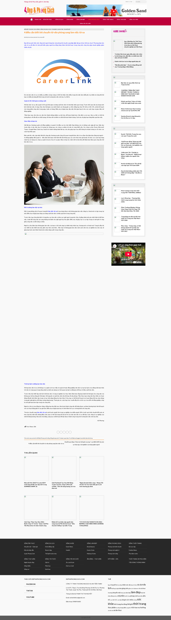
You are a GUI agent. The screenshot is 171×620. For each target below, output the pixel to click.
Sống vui (26, 569)
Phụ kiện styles (133, 553)
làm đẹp (128, 592)
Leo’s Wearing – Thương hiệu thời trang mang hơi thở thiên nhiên (131, 200)
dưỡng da (114, 588)
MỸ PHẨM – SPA (113, 559)
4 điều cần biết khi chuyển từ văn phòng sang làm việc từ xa (46, 443)
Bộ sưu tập (132, 546)
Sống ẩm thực (47, 19)
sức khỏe (130, 600)
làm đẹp (136, 592)
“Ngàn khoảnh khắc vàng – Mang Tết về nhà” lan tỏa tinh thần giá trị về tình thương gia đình (91, 484)
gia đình (119, 588)
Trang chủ (37, 19)
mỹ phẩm (121, 596)
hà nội (141, 588)
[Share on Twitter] (61, 432)
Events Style (90, 550)
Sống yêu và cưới (85, 23)
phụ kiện (140, 596)
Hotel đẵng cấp (49, 546)
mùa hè (143, 592)
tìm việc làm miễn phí (82, 95)
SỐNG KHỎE (70, 543)
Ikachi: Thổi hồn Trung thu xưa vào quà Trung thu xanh (131, 135)
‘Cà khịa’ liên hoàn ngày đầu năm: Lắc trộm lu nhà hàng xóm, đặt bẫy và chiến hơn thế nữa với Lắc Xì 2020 (128, 56)
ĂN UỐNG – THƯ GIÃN (94, 559)
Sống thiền (27, 566)
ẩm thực (119, 610)
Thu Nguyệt (41, 37)
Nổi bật (26, 29)
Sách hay (47, 569)
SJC (116, 600)
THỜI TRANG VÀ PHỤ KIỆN (137, 559)
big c (109, 585)
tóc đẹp (118, 607)
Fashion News (133, 550)
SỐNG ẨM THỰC (29, 543)
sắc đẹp (135, 600)
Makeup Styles (91, 553)
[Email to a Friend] (64, 432)
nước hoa (127, 596)
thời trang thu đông (120, 604)
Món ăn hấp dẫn (29, 550)
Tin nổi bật (67, 29)
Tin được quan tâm (57, 29)
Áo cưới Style (70, 562)
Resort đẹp (48, 550)
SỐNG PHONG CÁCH (114, 543)
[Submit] (145, 1)
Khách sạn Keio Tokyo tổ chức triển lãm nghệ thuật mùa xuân (131, 102)
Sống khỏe (70, 19)
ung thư (129, 607)
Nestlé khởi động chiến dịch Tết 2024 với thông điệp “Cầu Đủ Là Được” (131, 172)
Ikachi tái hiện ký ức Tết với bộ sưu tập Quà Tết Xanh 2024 (131, 164)
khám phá (123, 592)
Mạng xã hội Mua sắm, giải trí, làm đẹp (36, 2)
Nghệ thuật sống (29, 562)
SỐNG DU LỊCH (49, 543)
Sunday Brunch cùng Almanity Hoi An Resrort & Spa (131, 117)
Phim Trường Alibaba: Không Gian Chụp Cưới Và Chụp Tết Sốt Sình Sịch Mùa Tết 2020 (130, 209)
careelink (83, 438)
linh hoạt (57, 416)
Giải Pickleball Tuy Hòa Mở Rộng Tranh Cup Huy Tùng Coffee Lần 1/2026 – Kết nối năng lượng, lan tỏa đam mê (63, 485)
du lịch (140, 584)
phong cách (134, 596)
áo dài (109, 610)
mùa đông (111, 596)
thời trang (139, 603)
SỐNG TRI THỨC (133, 19)
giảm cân (130, 588)
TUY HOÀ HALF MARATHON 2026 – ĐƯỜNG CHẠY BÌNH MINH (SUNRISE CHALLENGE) (91, 523)
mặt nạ (115, 596)
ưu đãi (113, 610)
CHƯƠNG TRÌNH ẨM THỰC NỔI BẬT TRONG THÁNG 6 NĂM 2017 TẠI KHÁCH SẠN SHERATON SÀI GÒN (130, 93)
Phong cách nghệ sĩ (113, 550)
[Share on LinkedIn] (70, 432)
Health (68, 550)
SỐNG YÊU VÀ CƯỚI (72, 559)
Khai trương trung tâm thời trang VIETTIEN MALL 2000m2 (131, 191)
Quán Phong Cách (29, 553)
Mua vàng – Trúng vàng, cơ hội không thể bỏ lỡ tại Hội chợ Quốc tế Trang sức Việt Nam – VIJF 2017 (131, 228)
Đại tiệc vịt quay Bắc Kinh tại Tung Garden (130, 83)
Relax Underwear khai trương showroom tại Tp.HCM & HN (131, 109)
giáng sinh (125, 588)
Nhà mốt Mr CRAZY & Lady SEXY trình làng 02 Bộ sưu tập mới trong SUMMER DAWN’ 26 (35, 484)
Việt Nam (134, 607)
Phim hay (47, 566)
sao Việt (112, 600)
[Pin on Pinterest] (67, 432)
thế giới (130, 604)
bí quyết (113, 585)
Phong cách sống (34, 29)
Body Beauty (91, 546)
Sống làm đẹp (81, 19)
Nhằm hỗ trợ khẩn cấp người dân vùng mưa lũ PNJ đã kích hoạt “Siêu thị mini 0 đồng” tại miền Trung (63, 523)
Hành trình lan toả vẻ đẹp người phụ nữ (127, 61)
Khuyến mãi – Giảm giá (31, 546)
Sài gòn (124, 600)
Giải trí (47, 562)
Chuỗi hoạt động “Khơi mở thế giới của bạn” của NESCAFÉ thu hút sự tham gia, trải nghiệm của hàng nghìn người (131, 144)
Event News (69, 546)
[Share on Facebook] (58, 432)
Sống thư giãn (121, 19)
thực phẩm (112, 607)
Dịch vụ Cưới (70, 566)
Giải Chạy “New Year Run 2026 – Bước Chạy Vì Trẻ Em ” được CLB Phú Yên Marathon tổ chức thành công (36, 523)
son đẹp (119, 600)
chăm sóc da (126, 585)
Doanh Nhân (134, 585)
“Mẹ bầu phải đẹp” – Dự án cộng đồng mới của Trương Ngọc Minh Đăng (128, 66)
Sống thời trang (108, 19)
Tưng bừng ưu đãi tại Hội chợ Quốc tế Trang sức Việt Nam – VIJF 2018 (131, 218)
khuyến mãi (117, 592)
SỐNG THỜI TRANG (135, 543)
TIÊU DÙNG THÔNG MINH (137, 562)
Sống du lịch (59, 19)
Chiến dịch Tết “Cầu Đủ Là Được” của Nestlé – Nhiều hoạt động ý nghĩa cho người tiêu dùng (131, 155)
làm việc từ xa (89, 438)
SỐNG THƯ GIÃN (29, 559)
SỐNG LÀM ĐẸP (92, 543)
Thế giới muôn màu (51, 553)
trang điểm (123, 607)
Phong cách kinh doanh (114, 546)
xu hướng (142, 607)
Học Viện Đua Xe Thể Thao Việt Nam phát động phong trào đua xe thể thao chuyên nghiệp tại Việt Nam (133, 44)
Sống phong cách (93, 19)
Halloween (136, 588)
